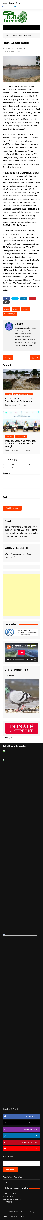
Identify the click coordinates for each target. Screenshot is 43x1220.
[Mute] (31, 659)
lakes (26, 309)
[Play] (8, 659)
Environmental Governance (22, 394)
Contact (18, 3)
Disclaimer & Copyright (11, 1109)
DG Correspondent (13, 450)
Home (7, 35)
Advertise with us (9, 1156)
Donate (11, 3)
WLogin (5, 1216)
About (5, 3)
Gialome (7, 48)
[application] (21, 652)
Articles (14, 35)
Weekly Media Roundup (16, 548)
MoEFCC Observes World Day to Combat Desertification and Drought (20, 444)
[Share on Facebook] (6, 298)
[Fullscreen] (35, 659)
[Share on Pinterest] (32, 298)
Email (5, 497)
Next (33, 358)
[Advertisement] (21, 595)
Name (5, 486)
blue (7, 309)
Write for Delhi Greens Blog (13, 1177)
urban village (10, 314)
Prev (9, 358)
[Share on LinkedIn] (23, 298)
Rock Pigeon (9, 675)
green (17, 309)
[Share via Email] (6, 302)
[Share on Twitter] (15, 298)
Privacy (14, 1216)
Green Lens (9, 436)
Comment (7, 473)
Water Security (16, 51)
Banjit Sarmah (12, 405)
